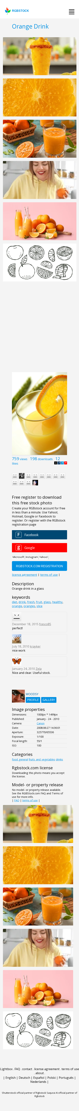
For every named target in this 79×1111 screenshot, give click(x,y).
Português (66, 1078)
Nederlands (38, 1082)
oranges (29, 606)
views (23, 459)
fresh (31, 602)
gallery (49, 700)
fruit (39, 602)
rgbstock (20, 10)
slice (39, 606)
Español (38, 1078)
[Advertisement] (39, 328)
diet (14, 602)
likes (15, 463)
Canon (40, 723)
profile (33, 700)
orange (17, 606)
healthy (57, 602)
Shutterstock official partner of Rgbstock (24, 1092)
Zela (39, 669)
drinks (59, 759)
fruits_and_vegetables (42, 759)
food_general (20, 759)
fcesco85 (45, 624)
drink (22, 602)
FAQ (16, 800)
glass (47, 602)
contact (27, 1069)
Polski (51, 1078)
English (11, 1078)
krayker (35, 646)
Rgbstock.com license (32, 768)
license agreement (47, 1069)
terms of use (30, 800)
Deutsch (24, 1078)
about (39, 1073)
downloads (45, 459)
